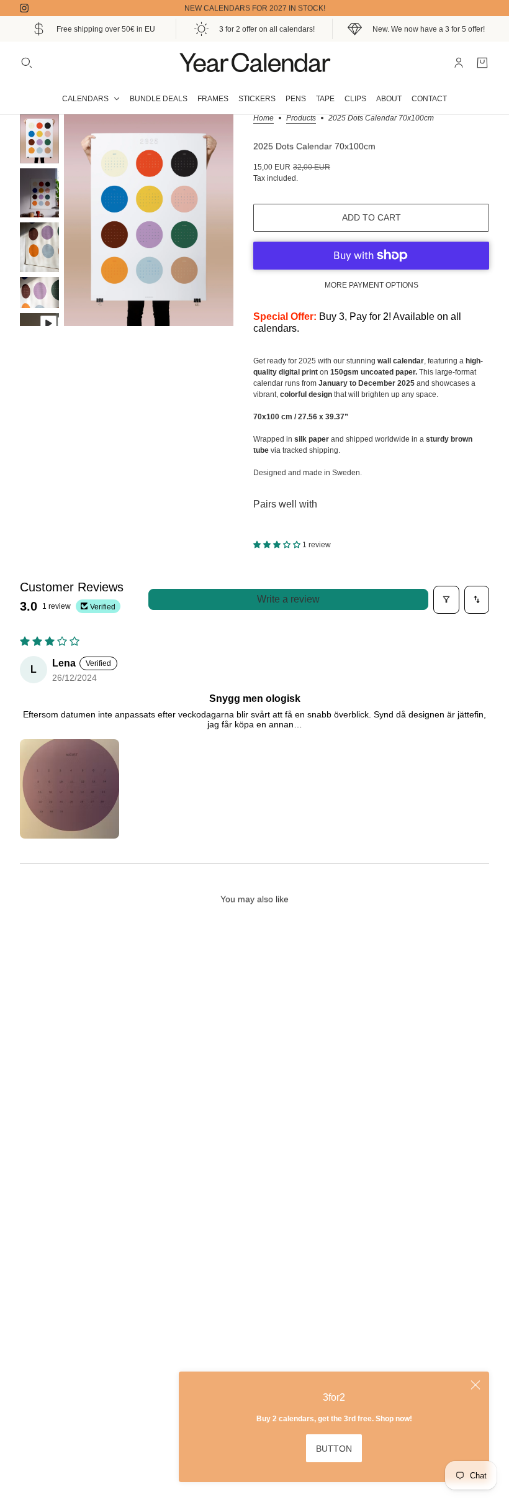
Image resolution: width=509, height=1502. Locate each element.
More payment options (371, 285)
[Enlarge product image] (148, 220)
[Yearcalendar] (254, 62)
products (301, 118)
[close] (475, 1385)
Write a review (288, 599)
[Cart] (482, 63)
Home (263, 118)
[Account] (459, 63)
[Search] (27, 63)
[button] (277, 544)
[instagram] (24, 8)
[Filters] (446, 600)
